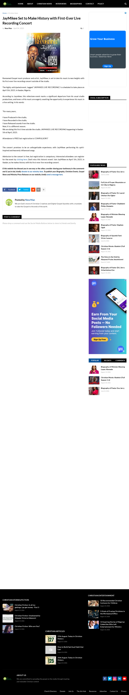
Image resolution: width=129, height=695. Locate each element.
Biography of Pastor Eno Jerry (112, 172)
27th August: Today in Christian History (70, 637)
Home (5, 13)
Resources (92, 691)
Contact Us (114, 691)
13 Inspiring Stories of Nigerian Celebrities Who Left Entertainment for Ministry (112, 624)
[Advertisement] (109, 142)
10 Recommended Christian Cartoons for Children (111, 601)
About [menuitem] (30, 4)
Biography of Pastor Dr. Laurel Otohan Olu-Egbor (112, 194)
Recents (107, 360)
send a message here (55, 174)
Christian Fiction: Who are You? (27, 626)
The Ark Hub (81, 691)
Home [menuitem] (20, 4)
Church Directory (50, 691)
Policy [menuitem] (101, 4)
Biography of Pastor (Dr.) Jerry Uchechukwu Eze (113, 268)
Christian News (13, 13)
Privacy (123, 691)
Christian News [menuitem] (44, 4)
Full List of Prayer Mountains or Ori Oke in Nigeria (113, 183)
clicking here (22, 159)
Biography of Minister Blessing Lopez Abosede (113, 215)
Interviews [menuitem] (61, 4)
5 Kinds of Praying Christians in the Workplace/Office (112, 612)
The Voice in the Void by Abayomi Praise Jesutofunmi (112, 258)
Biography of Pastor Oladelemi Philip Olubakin (113, 205)
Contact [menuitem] (90, 4)
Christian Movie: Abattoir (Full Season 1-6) (113, 247)
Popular (95, 360)
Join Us (71, 691)
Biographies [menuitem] (76, 4)
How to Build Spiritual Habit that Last (70, 648)
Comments (120, 360)
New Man (30, 199)
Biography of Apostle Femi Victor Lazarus (111, 237)
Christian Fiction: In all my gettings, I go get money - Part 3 (27, 606)
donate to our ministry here (32, 171)
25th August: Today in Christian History (70, 659)
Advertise (103, 691)
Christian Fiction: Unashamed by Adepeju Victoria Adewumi (27, 617)
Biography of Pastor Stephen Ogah (112, 226)
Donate (62, 691)
